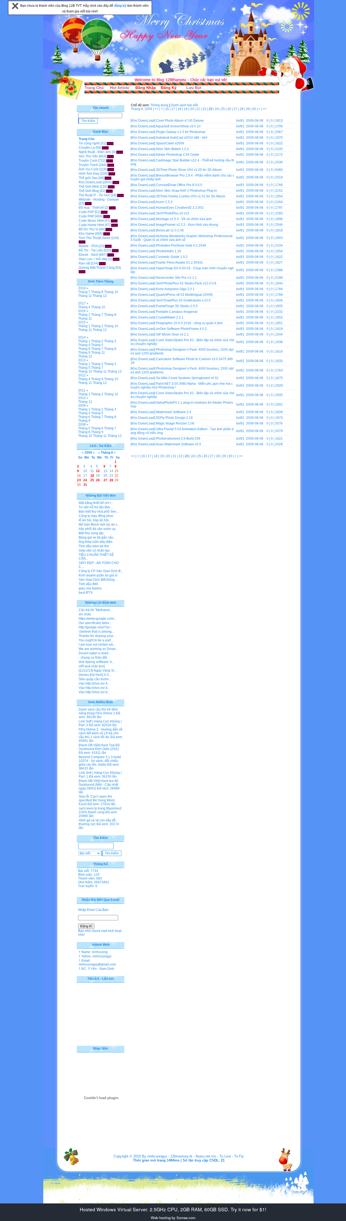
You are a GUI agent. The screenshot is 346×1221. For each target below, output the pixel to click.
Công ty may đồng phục (96, 516)
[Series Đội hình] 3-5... (95, 675)
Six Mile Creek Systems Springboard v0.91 (187, 378)
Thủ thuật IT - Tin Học (94, 195)
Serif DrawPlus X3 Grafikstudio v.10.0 (183, 300)
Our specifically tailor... (95, 623)
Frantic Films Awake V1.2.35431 (179, 262)
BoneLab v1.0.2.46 (170, 230)
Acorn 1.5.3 (164, 202)
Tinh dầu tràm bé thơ (94, 546)
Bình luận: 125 (88, 875)
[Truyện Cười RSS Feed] (109, 160)
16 (167, 109)
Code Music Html (91, 221)
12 (98, 471)
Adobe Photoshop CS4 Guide (177, 155)
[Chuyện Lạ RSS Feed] (105, 148)
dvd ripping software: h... (96, 662)
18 (180, 109)
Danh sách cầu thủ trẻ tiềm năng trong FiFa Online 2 (98, 711)
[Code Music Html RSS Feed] (114, 221)
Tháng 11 (85, 296)
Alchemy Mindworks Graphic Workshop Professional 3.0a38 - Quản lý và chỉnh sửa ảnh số (181, 238)
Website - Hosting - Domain (99, 199)
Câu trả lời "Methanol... (95, 610)
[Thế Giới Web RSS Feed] (111, 186)
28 (242, 109)
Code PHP (86, 216)
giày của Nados (90, 588)
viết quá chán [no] (92, 666)
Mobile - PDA (88, 246)
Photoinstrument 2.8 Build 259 (178, 438)
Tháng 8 (97, 292)
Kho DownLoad (90, 182)
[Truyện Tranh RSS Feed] (110, 165)
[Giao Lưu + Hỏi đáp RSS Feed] (116, 259)
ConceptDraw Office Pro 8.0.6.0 (179, 185)
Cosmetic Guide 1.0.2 (172, 257)
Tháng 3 (110, 341)
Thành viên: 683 (90, 878)
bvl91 (240, 120)
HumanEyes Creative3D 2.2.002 (180, 208)
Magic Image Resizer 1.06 (175, 423)
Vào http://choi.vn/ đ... (94, 683)
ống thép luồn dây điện (95, 542)
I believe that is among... (96, 631)
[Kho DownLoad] (143, 120)
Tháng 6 (84, 349)
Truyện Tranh (88, 165)
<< (157, 109)
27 (236, 109)
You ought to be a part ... (96, 640)
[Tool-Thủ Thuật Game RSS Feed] (82, 242)
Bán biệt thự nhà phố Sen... (99, 511)
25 (223, 109)
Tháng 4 (84, 307)
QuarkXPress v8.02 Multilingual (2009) (184, 295)
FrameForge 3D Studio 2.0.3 (177, 306)
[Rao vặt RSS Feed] (102, 263)
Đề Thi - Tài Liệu (91, 250)
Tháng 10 (111, 292)
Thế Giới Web (89, 186)
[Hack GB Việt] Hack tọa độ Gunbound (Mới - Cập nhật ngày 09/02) (98, 784)
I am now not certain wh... (97, 644)
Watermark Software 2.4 (173, 412)
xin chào (85, 614)
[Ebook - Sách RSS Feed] (110, 255)
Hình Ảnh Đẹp (89, 173)
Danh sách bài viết (184, 105)
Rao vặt (84, 263)
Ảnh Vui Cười (89, 169)
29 (248, 109)
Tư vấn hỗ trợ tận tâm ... (96, 507)
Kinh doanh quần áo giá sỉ (98, 575)
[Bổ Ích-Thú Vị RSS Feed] (108, 229)
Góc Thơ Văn (88, 156)
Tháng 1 (84, 315)
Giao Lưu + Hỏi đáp (93, 259)
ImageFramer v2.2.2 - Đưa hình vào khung (187, 225)
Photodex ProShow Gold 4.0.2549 (181, 245)
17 (173, 109)
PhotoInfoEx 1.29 (168, 251)
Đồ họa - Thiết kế (91, 208)
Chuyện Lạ (87, 148)
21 (198, 109)
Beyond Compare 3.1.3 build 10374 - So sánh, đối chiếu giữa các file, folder (100, 761)
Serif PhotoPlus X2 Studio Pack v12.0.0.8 (186, 283)
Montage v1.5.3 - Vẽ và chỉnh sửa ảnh (184, 219)
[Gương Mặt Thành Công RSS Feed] (82, 271)
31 (85, 485)
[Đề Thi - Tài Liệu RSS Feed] (115, 250)
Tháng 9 (84, 352)
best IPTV (86, 593)
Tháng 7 (84, 292)
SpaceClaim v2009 (170, 143)
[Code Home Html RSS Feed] (114, 225)
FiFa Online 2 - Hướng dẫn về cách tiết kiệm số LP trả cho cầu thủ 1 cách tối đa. (100, 733)
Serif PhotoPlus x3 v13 (172, 213)
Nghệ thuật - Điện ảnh (95, 152)
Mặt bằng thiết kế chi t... (96, 503)
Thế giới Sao (88, 178)
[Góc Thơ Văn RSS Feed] (110, 156)
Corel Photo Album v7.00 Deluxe (180, 120)
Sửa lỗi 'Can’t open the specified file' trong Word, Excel (97, 800)
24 (217, 109)
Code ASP (86, 212)
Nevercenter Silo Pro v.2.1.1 (176, 278)
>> (265, 109)
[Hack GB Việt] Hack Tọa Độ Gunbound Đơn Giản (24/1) (99, 747)
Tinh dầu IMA (88, 584)
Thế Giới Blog (89, 191)
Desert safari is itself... (95, 653)
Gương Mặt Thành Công (97, 268)
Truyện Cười (88, 160)
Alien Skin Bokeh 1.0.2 (172, 149)
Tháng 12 (100, 296)
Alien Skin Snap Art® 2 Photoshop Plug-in (186, 191)
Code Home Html (91, 225)
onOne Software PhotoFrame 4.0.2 (181, 329)
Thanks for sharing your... (97, 636)
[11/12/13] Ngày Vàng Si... (98, 670)
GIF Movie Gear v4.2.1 (172, 334)
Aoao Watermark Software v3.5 (178, 444)
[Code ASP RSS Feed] (104, 212)
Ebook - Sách (88, 255)
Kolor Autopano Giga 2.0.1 (175, 289)
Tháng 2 (97, 326)
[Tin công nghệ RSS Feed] (110, 143)
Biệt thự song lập (91, 533)
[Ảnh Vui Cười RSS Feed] (110, 169)
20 (192, 109)
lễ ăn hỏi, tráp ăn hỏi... (95, 520)
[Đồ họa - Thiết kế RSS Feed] (112, 208)
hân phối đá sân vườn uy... (98, 529)
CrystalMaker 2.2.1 (170, 317)
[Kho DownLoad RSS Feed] (115, 182)
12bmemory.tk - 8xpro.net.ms (193, 1156)
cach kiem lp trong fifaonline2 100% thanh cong (100, 810)
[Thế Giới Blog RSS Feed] (109, 191)
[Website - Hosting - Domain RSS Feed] (88, 203)
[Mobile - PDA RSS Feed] (108, 246)
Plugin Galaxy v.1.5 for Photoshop (180, 132)
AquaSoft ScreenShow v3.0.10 (178, 126)
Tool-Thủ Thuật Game (95, 238)
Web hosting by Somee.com (173, 1217)
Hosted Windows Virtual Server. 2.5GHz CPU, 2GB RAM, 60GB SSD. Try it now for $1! (173, 1209)
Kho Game (86, 233)
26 (229, 109)
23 (79, 480)
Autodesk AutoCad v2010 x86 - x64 (181, 138)
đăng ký (120, 6)
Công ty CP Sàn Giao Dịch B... (101, 571)
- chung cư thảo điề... (94, 657)
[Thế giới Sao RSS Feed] (108, 178)
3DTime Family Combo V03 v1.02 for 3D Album (190, 196)
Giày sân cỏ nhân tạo (94, 550)
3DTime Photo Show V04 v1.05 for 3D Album (189, 170)
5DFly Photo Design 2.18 (174, 418)
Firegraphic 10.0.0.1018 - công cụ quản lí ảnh (189, 323)
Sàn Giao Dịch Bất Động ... (98, 580)
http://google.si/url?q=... (96, 627)
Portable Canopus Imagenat (176, 312)
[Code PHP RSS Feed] (106, 216)
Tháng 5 (97, 345)
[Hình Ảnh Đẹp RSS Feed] (111, 173)
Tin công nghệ (89, 143)
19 (186, 109)
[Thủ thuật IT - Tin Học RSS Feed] (120, 195)
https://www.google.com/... (98, 619)
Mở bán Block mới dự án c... (99, 524)
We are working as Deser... (98, 649)
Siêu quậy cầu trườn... (95, 679)
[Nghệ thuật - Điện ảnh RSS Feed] (119, 152)
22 (204, 109)
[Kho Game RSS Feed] (106, 233)
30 (254, 109)
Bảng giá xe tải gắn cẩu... (97, 537)
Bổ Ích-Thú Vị (88, 229)
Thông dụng (159, 105)
